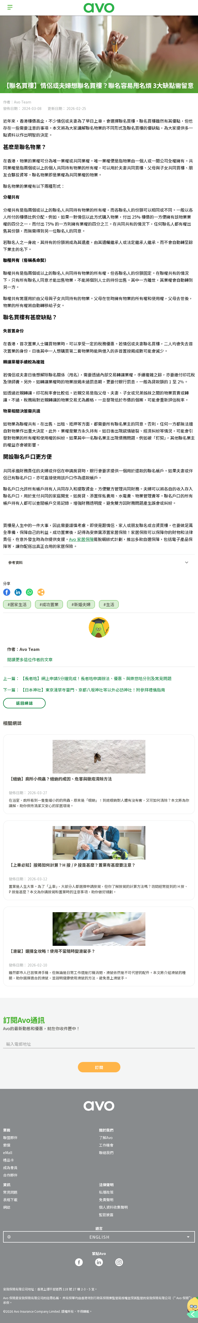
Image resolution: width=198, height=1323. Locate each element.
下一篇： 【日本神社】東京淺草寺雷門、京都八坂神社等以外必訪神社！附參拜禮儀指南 (84, 690)
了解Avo (106, 1137)
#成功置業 (49, 604)
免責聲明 (106, 1199)
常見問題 (10, 1192)
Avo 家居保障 (81, 539)
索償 (6, 1145)
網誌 (6, 1207)
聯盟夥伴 (10, 1137)
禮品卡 (8, 1160)
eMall (7, 1152)
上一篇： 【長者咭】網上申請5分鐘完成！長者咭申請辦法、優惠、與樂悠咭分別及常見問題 (87, 678)
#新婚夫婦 (80, 604)
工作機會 (106, 1145)
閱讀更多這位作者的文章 (30, 659)
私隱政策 (106, 1192)
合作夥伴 (10, 1175)
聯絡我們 (106, 1152)
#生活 (108, 604)
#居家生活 (17, 604)
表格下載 (10, 1199)
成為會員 (10, 1167)
